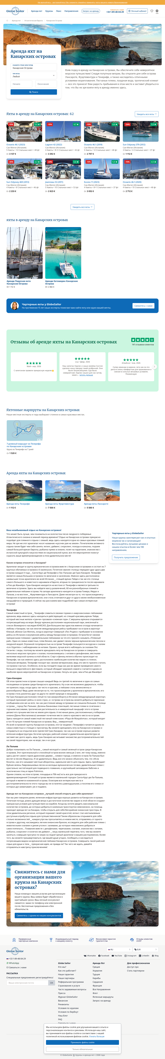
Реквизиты (63, 1004)
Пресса (61, 993)
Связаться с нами (17, 967)
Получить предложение (126, 557)
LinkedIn (145, 955)
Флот (95, 993)
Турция (96, 974)
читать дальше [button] (86, 375)
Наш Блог (63, 1015)
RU (112, 949)
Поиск (34, 92)
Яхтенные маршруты (103, 996)
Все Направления (101, 989)
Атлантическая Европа (33, 20)
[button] (37, 11)
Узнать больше (96, 1036)
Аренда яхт (16, 20)
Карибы (97, 978)
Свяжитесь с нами (143, 305)
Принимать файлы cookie (82, 1042)
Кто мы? (62, 966)
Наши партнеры (66, 978)
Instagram (131, 955)
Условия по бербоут (68, 1011)
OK (51, 982)
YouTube (118, 955)
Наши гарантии (66, 974)
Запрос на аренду (102, 1000)
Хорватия (97, 970)
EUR (139, 949)
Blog (157, 955)
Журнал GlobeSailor (68, 996)
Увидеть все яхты (146, 114)
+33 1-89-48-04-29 (17, 958)
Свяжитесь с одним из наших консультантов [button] (39, 915)
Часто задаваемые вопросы (72, 989)
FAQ (60, 1019)
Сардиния (98, 981)
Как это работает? (67, 970)
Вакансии (63, 1000)
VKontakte (91, 955)
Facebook (105, 955)
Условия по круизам (68, 1008)
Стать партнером (135, 970)
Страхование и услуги (69, 985)
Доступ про (133, 966)
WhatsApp (14, 963)
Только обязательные (82, 1049)
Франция (97, 985)
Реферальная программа (71, 981)
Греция (96, 966)
